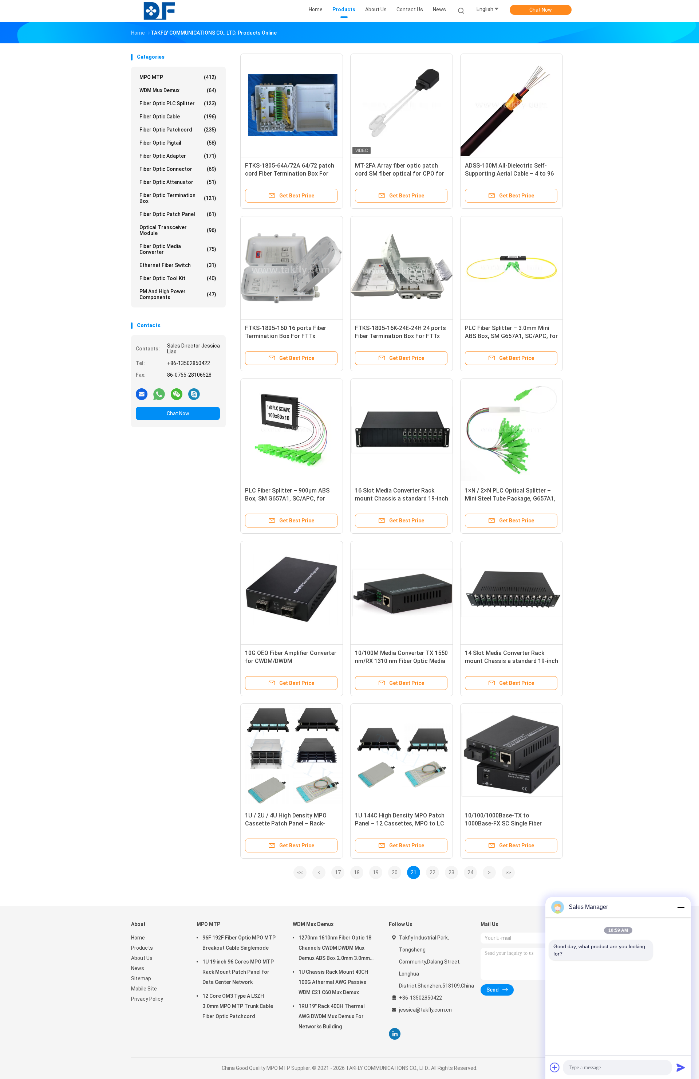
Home (138, 938)
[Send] (681, 1067)
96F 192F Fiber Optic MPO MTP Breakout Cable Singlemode (239, 943)
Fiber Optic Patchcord (177, 130)
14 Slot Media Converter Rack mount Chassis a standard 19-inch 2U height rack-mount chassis (511, 661)
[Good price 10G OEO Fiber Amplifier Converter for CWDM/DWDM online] (292, 592)
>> (508, 872)
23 (451, 872)
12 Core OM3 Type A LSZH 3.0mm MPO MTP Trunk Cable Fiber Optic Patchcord (237, 1006)
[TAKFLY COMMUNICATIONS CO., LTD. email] (141, 394)
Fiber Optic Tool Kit (177, 278)
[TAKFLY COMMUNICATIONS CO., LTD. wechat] (176, 394)
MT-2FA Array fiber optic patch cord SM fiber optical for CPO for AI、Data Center (399, 173)
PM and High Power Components (177, 294)
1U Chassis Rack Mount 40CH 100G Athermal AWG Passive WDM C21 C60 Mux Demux (333, 982)
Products (142, 948)
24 (470, 872)
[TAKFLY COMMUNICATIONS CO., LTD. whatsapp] (159, 394)
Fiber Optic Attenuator (177, 182)
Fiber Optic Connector (177, 169)
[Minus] (680, 907)
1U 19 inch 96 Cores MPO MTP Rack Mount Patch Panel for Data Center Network (238, 972)
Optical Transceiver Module (177, 230)
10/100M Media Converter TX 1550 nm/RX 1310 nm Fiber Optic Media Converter (401, 661)
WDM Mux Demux (177, 90)
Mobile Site (144, 989)
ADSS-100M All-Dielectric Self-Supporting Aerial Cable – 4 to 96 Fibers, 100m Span (509, 173)
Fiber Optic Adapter (177, 156)
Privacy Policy (147, 999)
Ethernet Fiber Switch (177, 265)
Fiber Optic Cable (177, 116)
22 (432, 872)
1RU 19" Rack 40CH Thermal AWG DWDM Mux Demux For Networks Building (332, 1016)
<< (300, 872)
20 (395, 872)
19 (376, 872)
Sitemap (141, 978)
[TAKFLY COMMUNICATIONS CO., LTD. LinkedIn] (395, 1034)
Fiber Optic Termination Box (177, 198)
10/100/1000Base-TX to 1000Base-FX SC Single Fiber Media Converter (503, 823)
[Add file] (555, 1067)
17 (338, 872)
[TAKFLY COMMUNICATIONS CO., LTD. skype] (194, 394)
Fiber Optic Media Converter (177, 249)
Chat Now (540, 10)
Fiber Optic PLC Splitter (177, 103)
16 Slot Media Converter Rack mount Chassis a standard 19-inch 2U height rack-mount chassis (401, 498)
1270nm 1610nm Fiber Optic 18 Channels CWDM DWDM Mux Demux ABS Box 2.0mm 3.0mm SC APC (335, 949)
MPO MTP (177, 77)
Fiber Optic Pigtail (177, 143)
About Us (142, 958)
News (137, 968)
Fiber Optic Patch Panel (177, 214)
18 (357, 872)
